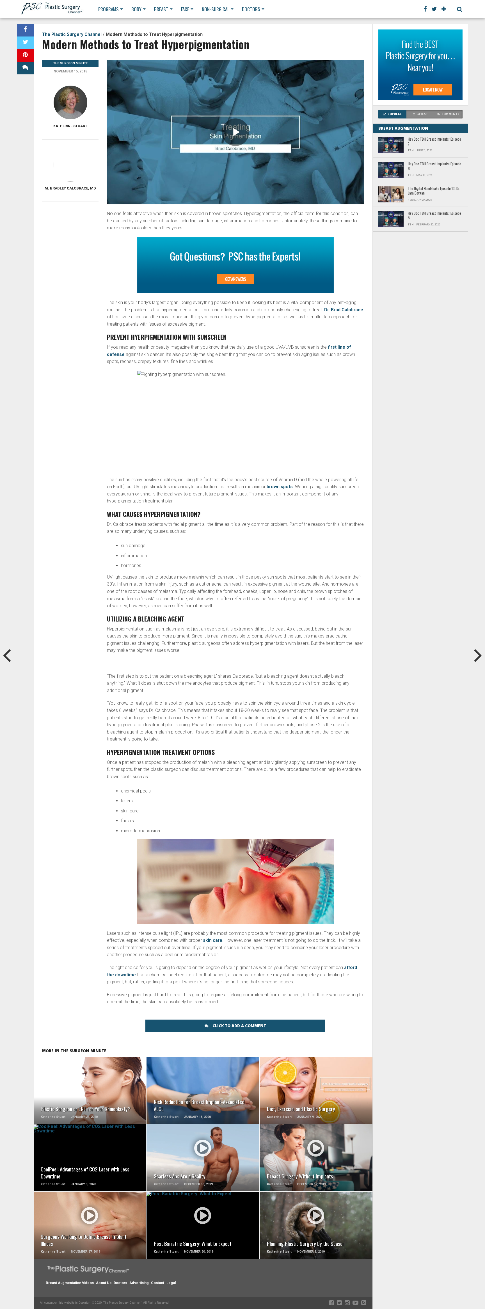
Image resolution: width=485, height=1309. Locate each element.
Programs (108, 9)
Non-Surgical (215, 9)
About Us (103, 1283)
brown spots (280, 486)
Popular (395, 114)
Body (136, 9)
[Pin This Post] (25, 55)
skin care (212, 940)
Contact (157, 1283)
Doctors (251, 9)
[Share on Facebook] (25, 30)
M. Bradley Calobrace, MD (70, 188)
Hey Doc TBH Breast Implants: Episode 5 (434, 215)
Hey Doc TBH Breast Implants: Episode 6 (434, 166)
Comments (450, 114)
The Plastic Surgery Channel (72, 34)
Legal (171, 1283)
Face (185, 9)
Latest (422, 114)
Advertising (139, 1283)
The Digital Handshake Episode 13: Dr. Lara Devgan (434, 191)
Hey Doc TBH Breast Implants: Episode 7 (434, 141)
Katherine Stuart (70, 126)
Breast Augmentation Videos (70, 1283)
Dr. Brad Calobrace (343, 309)
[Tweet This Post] (25, 42)
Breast (161, 9)
